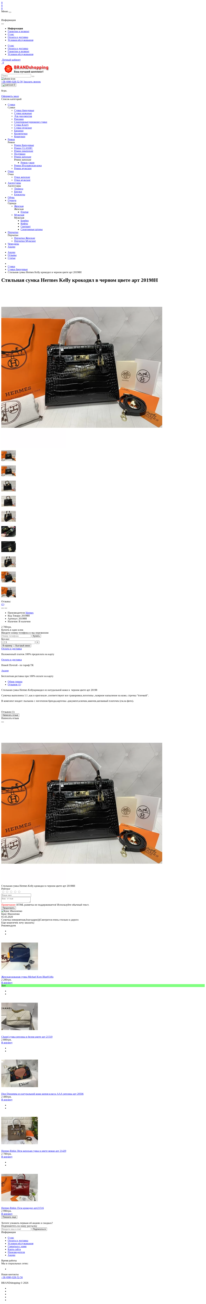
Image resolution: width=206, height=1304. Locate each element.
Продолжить (9, 908)
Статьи (11, 258)
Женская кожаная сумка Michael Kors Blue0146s (27, 976)
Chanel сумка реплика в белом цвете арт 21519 (26, 1036)
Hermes (29, 612)
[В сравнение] (6, 608)
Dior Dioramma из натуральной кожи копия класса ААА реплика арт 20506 (42, 1093)
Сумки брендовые (18, 269)
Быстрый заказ (22, 645)
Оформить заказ (10, 96)
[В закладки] (2, 608)
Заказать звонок (32, 81)
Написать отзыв (10, 715)
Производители (16, 1252)
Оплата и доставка (18, 37)
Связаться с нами (17, 1246)
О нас (11, 34)
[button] (11, 59)
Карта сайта (14, 1249)
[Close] (2, 721)
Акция (5, 670)
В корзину (7, 645)
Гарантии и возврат (18, 31)
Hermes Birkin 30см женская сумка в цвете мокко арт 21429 (33, 1151)
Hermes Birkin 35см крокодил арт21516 (22, 1208)
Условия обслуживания (20, 40)
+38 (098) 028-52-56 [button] (12, 1277)
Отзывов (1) (14, 684)
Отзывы (12, 255)
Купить (36, 636)
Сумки (11, 266)
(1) (2, 604)
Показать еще (9, 1217)
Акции (11, 252)
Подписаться (39, 1229)
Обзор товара (15, 681)
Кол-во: (5, 639)
